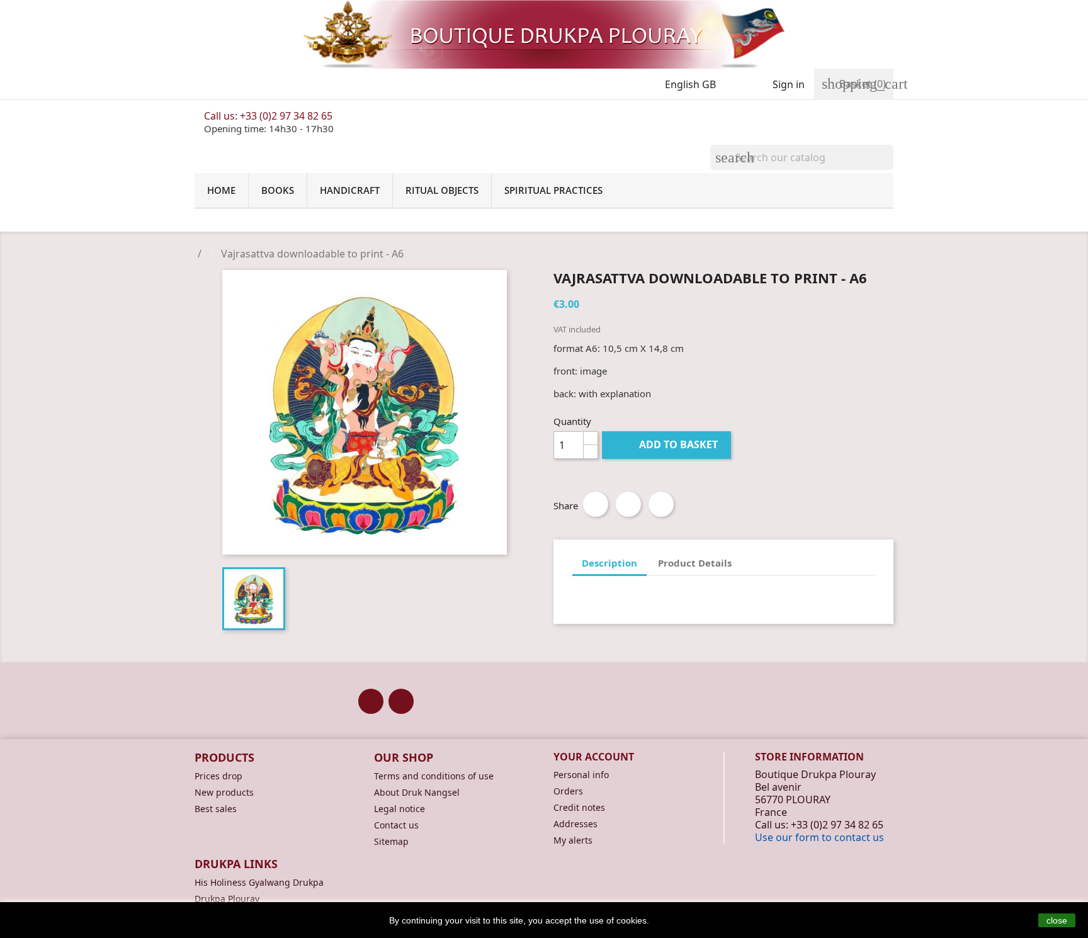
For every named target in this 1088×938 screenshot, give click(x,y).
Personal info (581, 775)
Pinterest (661, 504)
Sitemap (391, 841)
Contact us (396, 825)
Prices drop (218, 776)
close (1056, 920)
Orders (568, 791)
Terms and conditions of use (434, 776)
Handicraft (350, 190)
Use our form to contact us (819, 837)
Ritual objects (442, 190)
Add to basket (667, 444)
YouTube (401, 701)
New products (224, 792)
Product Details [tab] (695, 563)
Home (221, 190)
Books (277, 190)
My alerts (572, 840)
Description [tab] (609, 563)
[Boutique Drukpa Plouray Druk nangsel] (544, 34)
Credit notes (579, 807)
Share (595, 504)
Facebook (370, 701)
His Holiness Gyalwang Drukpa (259, 882)
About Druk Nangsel (417, 792)
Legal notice (399, 809)
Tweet (628, 504)
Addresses (575, 824)
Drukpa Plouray (227, 899)
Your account (593, 757)
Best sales (216, 809)
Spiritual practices (553, 190)
